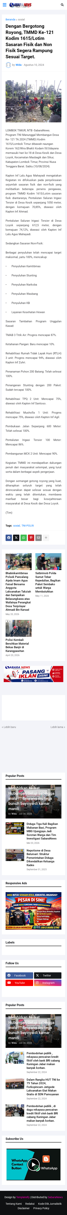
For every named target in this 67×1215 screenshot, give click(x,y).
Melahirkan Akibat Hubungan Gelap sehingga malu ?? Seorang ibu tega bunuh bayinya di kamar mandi (31, 798)
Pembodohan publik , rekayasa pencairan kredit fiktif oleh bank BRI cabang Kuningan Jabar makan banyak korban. (43, 1061)
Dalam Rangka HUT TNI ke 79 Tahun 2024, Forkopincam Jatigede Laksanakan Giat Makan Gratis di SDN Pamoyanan (43, 1087)
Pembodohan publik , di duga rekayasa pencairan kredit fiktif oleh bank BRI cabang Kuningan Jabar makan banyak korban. (42, 1113)
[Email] (38, 538)
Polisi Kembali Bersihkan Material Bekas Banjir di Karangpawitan (17, 645)
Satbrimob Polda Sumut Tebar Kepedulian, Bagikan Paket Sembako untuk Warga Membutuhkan (47, 582)
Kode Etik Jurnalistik (50, 1203)
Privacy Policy (41, 1208)
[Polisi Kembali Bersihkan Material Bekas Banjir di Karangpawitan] (19, 628)
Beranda (10, 19)
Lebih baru (10, 727)
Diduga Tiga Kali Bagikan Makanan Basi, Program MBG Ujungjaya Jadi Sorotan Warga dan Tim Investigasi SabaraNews (42, 831)
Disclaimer (24, 1208)
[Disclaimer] (19, 990)
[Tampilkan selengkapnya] (46, 538)
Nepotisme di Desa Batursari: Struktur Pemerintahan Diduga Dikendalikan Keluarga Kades (40, 858)
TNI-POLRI (28, 525)
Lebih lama (57, 727)
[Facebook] (9, 538)
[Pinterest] (31, 538)
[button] (4, 5)
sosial (21, 19)
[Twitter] (16, 538)
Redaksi (29, 1203)
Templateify (23, 1197)
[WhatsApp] (23, 538)
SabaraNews (55, 1197)
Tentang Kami (14, 1203)
